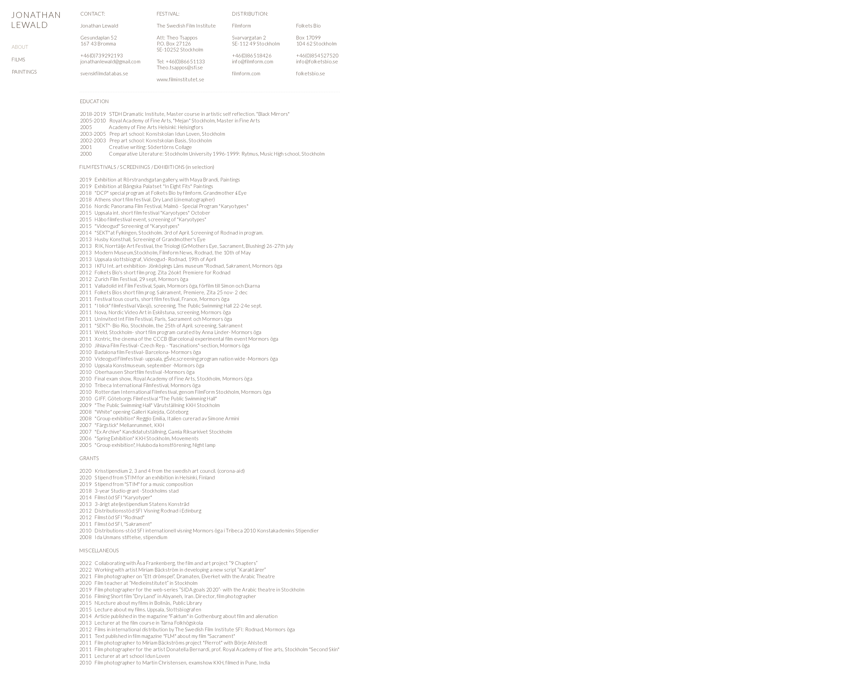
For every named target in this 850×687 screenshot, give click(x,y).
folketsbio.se (310, 73)
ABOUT (20, 47)
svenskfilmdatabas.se (104, 73)
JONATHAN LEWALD (36, 20)
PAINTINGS (24, 72)
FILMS (18, 59)
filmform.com (246, 73)
